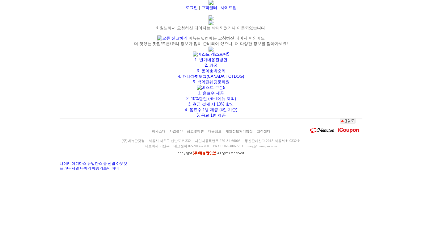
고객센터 (209, 7)
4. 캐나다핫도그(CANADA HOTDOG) (211, 76)
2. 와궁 (211, 65)
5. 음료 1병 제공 (211, 115)
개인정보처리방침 (239, 131)
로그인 (192, 7)
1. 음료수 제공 (211, 93)
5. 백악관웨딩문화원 (211, 82)
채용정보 (215, 131)
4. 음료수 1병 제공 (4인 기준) (211, 109)
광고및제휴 (195, 131)
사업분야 (176, 131)
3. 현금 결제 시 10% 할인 (211, 104)
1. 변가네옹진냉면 (211, 59)
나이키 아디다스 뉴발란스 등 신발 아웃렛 (93, 163)
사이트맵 (229, 7)
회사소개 (158, 131)
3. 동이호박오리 (211, 71)
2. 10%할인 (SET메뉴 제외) (211, 98)
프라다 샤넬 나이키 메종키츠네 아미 (89, 168)
